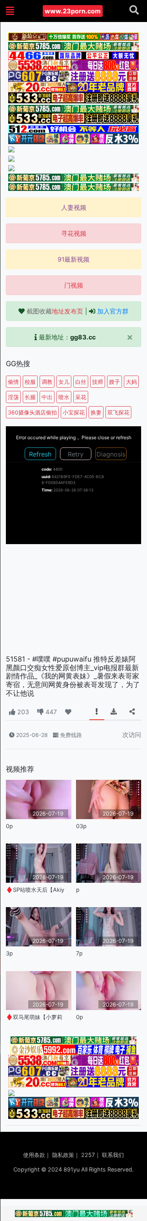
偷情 (13, 381)
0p (9, 826)
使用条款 (34, 1154)
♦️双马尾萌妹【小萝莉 (34, 1017)
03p (81, 826)
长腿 (30, 397)
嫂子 (114, 381)
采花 (80, 397)
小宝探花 (74, 412)
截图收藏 (55, 311)
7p (79, 953)
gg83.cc (83, 337)
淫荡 (13, 397)
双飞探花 (118, 412)
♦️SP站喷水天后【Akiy (35, 889)
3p (9, 953)
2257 (88, 1154)
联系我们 (113, 1154)
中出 (47, 397)
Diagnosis (110, 454)
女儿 (63, 381)
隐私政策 (63, 1154)
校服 (30, 381)
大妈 (131, 381)
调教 (47, 381)
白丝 (80, 381)
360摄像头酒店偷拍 (32, 412)
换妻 (96, 412)
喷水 (63, 397)
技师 (97, 381)
